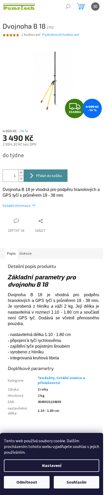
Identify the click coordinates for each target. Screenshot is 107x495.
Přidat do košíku (49, 175)
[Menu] (95, 6)
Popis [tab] (11, 253)
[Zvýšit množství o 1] (21, 173)
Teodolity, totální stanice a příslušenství (61, 380)
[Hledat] (68, 6)
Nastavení (51, 465)
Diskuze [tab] (25, 253)
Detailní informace (17, 205)
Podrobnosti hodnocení (60, 34)
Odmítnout (26, 482)
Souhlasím (76, 482)
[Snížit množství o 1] (21, 179)
